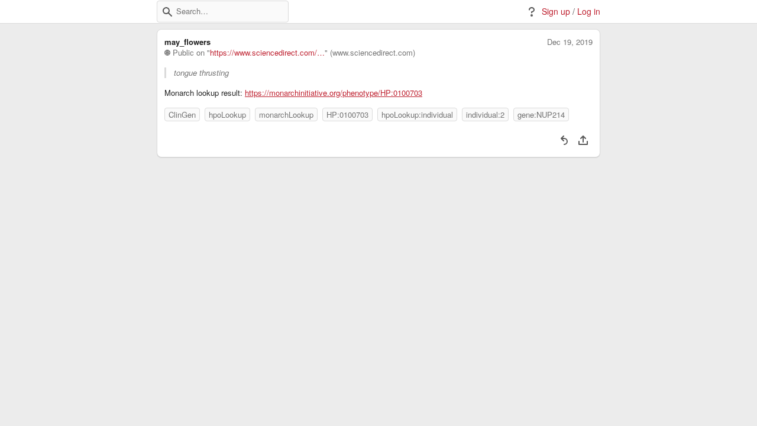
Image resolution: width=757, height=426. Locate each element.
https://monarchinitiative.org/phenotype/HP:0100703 (333, 93)
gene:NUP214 (541, 114)
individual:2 (485, 114)
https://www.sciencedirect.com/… (267, 52)
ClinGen (182, 114)
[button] (167, 11)
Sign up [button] (556, 11)
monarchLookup (286, 114)
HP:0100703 (347, 114)
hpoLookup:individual (417, 114)
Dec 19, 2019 (570, 42)
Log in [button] (588, 11)
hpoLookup (227, 114)
